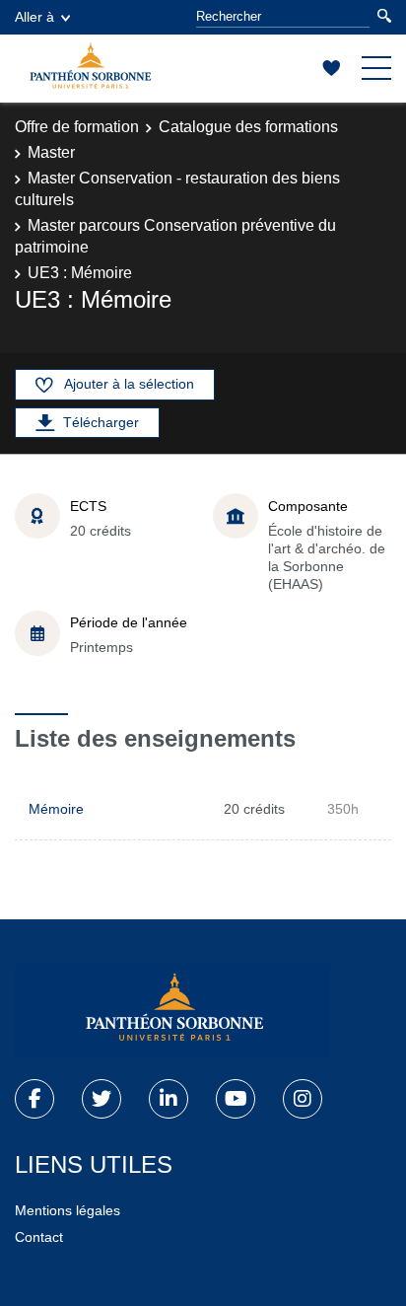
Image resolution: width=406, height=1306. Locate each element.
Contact (39, 1237)
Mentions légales (67, 1210)
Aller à (34, 17)
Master (51, 152)
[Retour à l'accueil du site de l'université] (172, 1011)
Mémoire (56, 809)
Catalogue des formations (248, 126)
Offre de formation (77, 126)
